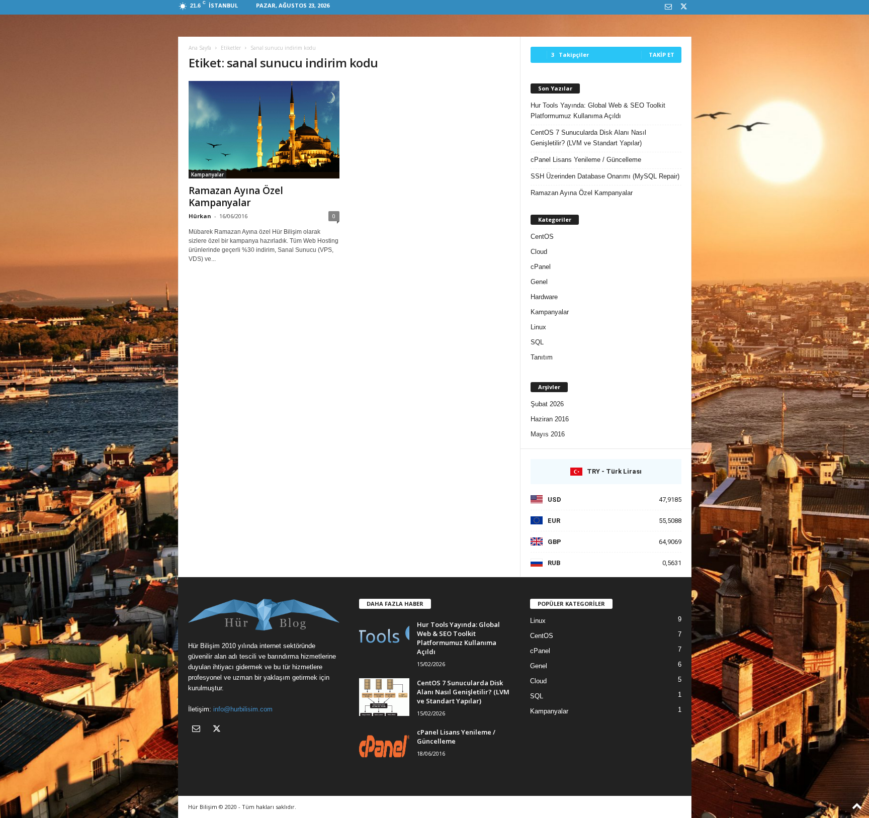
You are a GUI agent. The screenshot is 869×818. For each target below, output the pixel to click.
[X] (684, 7)
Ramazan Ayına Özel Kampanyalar (236, 196)
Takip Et (661, 54)
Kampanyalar (207, 174)
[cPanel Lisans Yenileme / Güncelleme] (384, 746)
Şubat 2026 (547, 404)
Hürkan (200, 216)
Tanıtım (542, 357)
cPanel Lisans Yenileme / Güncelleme (586, 159)
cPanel (541, 266)
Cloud (539, 251)
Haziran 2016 (550, 419)
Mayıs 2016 (548, 434)
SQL (537, 342)
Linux (538, 327)
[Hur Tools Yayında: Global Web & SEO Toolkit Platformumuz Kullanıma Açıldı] (384, 639)
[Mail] (668, 7)
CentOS (542, 236)
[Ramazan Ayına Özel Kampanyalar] (264, 129)
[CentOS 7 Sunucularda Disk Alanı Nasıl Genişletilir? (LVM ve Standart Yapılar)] (384, 697)
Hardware (544, 297)
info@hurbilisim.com (243, 709)
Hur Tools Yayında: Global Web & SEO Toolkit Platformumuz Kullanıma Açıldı (598, 111)
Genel (539, 282)
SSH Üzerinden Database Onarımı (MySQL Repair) (605, 176)
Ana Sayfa (200, 47)
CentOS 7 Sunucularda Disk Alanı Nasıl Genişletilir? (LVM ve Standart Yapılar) (588, 138)
